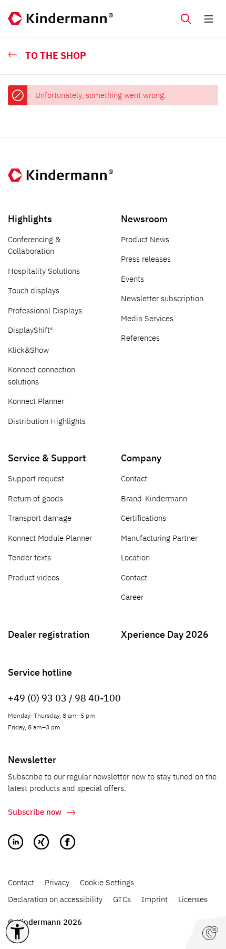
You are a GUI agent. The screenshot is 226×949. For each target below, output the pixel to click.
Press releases (146, 259)
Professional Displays (45, 310)
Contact (134, 478)
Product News (145, 239)
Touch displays (33, 290)
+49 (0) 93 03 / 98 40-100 (64, 698)
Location (135, 557)
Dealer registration (48, 634)
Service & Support (47, 458)
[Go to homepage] (60, 18)
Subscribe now (34, 812)
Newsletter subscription (162, 298)
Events (132, 279)
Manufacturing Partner (159, 538)
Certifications (143, 518)
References (140, 338)
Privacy (57, 882)
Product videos (33, 577)
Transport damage (39, 518)
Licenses (193, 899)
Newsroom (144, 219)
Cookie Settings (107, 882)
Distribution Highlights (47, 421)
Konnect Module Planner (50, 538)
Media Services (147, 318)
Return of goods (35, 498)
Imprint (154, 899)
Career (132, 597)
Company (141, 458)
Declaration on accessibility (55, 899)
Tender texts (29, 557)
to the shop (55, 56)
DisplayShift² (30, 330)
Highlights (30, 219)
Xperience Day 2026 (165, 634)
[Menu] (208, 18)
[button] (17, 932)
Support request (36, 478)
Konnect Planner (36, 401)
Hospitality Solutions (44, 271)
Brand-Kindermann (154, 498)
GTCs (122, 899)
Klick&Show (28, 350)
